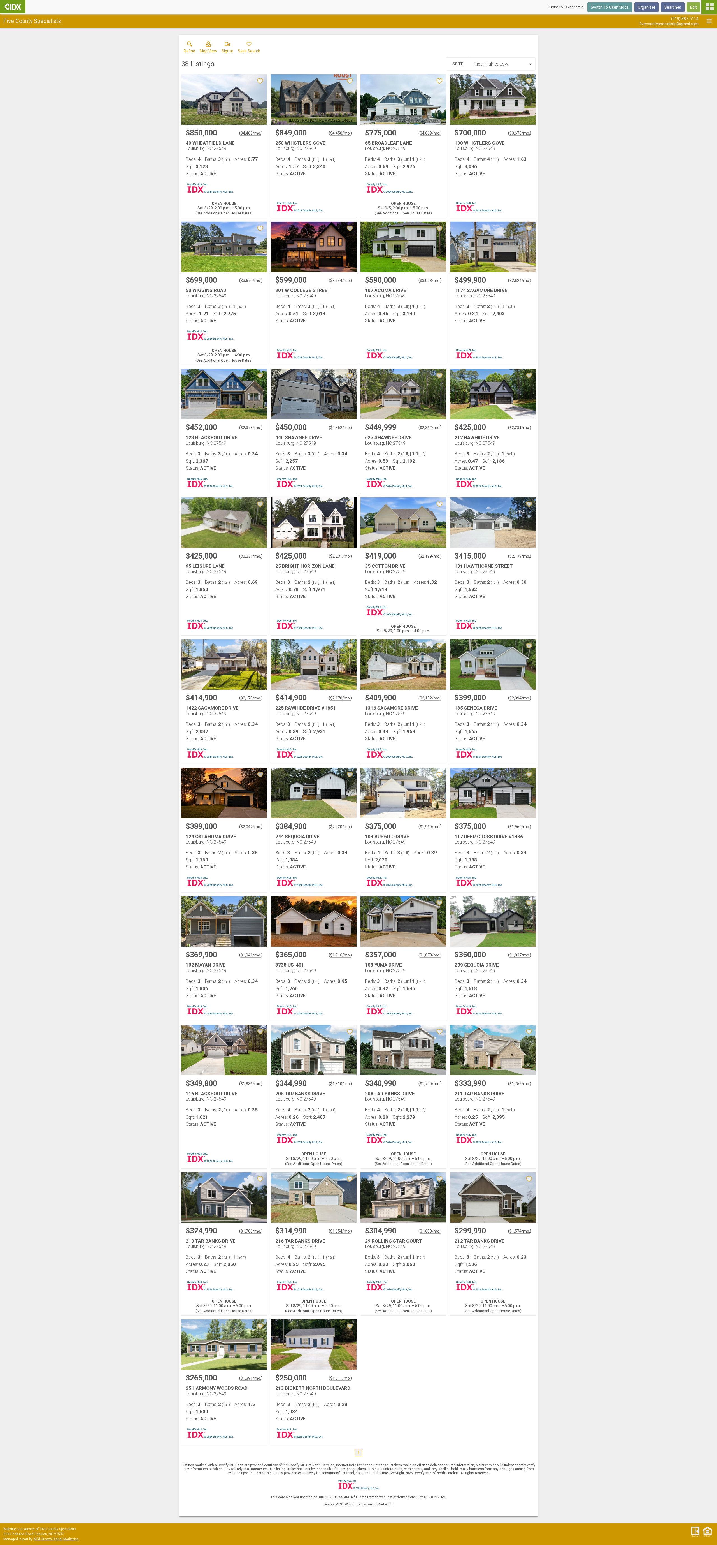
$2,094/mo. (519, 698)
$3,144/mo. (340, 280)
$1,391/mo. (251, 1378)
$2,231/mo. (519, 427)
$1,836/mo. (251, 1083)
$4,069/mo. (430, 133)
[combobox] (500, 64)
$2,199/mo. (430, 556)
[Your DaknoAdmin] (12, 6)
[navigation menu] (709, 7)
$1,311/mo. (340, 1378)
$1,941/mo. (251, 955)
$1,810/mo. (340, 1083)
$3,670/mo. (251, 280)
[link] (189, 48)
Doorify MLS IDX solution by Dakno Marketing (358, 1504)
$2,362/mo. (340, 427)
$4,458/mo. (340, 133)
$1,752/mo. (519, 1083)
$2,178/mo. (251, 698)
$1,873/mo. (430, 955)
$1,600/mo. (430, 1231)
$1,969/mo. (430, 826)
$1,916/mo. (340, 955)
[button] (208, 48)
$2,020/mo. (340, 826)
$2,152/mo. (430, 698)
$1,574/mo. (519, 1231)
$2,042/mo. (251, 826)
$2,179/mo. (519, 556)
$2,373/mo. (251, 427)
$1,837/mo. (519, 955)
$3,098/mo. (430, 280)
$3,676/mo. (519, 133)
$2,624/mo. (519, 280)
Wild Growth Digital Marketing (56, 1539)
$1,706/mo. (251, 1231)
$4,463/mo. (251, 133)
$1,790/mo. (430, 1083)
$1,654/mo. (340, 1231)
